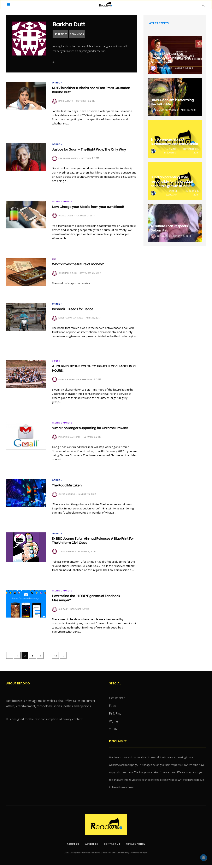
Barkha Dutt (69, 24)
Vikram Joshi (65, 215)
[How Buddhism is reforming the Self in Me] (175, 97)
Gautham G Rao (67, 273)
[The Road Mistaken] (26, 493)
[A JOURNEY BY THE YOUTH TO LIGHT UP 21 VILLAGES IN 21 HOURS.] (26, 374)
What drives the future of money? (78, 264)
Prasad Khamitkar (69, 436)
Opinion (57, 83)
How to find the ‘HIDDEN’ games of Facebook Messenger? (86, 598)
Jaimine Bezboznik (167, 110)
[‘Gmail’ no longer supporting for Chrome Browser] (26, 436)
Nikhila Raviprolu (68, 379)
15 (55, 655)
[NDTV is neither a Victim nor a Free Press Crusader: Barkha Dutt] (26, 96)
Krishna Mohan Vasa (70, 317)
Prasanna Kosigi (68, 158)
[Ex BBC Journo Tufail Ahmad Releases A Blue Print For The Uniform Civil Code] (26, 547)
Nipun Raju (163, 236)
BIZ (54, 259)
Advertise (91, 844)
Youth (56, 361)
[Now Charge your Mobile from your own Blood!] (26, 214)
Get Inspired (117, 698)
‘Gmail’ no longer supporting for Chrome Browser (90, 428)
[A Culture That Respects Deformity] (175, 223)
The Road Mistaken (67, 485)
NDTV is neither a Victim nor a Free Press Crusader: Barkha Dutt (91, 90)
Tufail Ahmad (66, 551)
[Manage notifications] (203, 857)
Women (114, 721)
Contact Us (112, 844)
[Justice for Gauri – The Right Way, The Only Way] (26, 157)
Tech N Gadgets (62, 202)
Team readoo (164, 68)
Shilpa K (62, 609)
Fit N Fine (115, 713)
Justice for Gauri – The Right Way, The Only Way (89, 149)
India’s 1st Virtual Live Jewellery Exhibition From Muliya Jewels (170, 58)
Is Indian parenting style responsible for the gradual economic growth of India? (172, 181)
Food (112, 706)
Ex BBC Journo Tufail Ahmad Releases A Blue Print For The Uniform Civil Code (93, 540)
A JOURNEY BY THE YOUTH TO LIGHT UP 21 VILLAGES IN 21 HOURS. (94, 368)
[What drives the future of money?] (26, 272)
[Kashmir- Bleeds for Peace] (26, 317)
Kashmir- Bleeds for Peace (72, 309)
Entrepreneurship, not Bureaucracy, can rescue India (174, 141)
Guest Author (66, 494)
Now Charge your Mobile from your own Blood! (88, 206)
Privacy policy (135, 844)
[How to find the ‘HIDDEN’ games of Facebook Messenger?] (26, 604)
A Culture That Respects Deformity (169, 228)
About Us (73, 844)
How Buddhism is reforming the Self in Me (172, 102)
